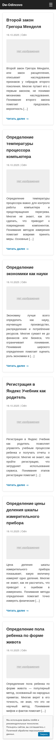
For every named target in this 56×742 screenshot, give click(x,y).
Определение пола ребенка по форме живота (25, 635)
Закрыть (44, 734)
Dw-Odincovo (12, 4)
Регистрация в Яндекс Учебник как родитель (26, 390)
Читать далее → (17, 119)
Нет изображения (28, 51)
